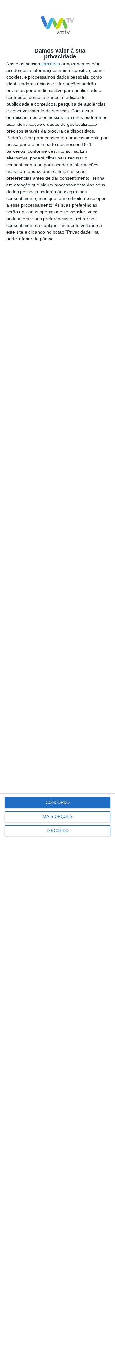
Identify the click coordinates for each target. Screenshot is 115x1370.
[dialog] (57, 685)
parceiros (50, 63)
